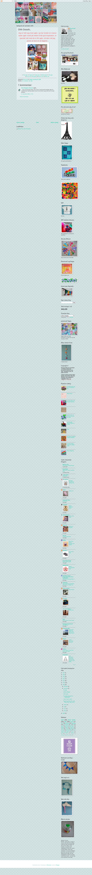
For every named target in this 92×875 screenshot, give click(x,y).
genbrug (67, 723)
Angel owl (31, 74)
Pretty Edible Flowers (67, 561)
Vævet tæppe (71, 589)
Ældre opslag (54, 122)
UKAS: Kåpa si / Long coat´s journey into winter (68, 651)
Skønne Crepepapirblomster (72, 567)
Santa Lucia (71, 610)
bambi (62, 728)
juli (64, 706)
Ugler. (68, 429)
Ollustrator (49, 865)
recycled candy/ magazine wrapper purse (71, 444)
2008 (64, 713)
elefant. (72, 732)
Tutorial (66, 728)
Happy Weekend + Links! (71, 507)
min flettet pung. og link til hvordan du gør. (71, 387)
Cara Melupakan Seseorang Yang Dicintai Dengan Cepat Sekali (72, 658)
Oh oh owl (28, 76)
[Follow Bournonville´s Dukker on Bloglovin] (66, 139)
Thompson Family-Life (68, 623)
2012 (64, 678)
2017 (64, 672)
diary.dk (64, 535)
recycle (62, 729)
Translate (71, 317)
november (66, 688)
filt (73, 724)
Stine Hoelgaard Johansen (27, 87)
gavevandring (69, 729)
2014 (64, 674)
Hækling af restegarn (71, 527)
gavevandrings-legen (69, 725)
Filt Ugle (65, 690)
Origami (66, 733)
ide (22, 80)
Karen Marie (65, 469)
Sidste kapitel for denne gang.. (68, 620)
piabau (64, 489)
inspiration (26, 80)
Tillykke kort (71, 490)
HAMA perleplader (65, 732)
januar (65, 710)
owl (29, 80)
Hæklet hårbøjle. (66, 692)
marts (65, 708)
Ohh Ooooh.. (66, 694)
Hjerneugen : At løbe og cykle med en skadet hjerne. (71, 631)
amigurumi (72, 727)
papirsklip (72, 733)
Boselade (65, 550)
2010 (64, 682)
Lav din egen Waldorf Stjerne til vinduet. (70, 423)
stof (62, 720)
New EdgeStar (65, 625)
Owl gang (34, 76)
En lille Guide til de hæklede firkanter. (71, 401)
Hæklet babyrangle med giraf (71, 641)
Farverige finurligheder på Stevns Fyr (71, 481)
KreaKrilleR (65, 654)
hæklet (71, 721)
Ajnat (64, 619)
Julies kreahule (66, 588)
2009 (64, 684)
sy (70, 724)
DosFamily (65, 582)
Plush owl (47, 76)
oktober (65, 704)
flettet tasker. (69, 393)
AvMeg (64, 540)
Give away (71, 720)
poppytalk (65, 504)
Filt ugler (51, 74)
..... (67, 407)
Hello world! (65, 475)
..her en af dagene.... (67, 608)
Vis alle (74, 664)
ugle (31, 80)
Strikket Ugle (44, 74)
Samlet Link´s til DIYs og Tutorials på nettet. (70, 416)
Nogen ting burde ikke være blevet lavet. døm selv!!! (69, 702)
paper (67, 727)
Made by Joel (65, 464)
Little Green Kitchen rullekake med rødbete (71, 543)
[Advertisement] (37, 111)
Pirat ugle (25, 74)
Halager (64, 638)
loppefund (72, 728)
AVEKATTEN (65, 565)
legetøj (62, 727)
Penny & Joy (40, 76)
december (66, 686)
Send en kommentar (24, 96)
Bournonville (30, 6)
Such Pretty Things (67, 560)
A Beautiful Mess (66, 500)
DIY (62, 723)
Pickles (64, 649)
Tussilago (65, 598)
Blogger (57, 865)
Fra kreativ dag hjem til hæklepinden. (68, 696)
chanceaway (65, 724)
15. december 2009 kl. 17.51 (27, 94)
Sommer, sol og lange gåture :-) (69, 579)
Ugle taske (37, 74)
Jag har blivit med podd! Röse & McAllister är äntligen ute (68, 584)
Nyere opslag (20, 122)
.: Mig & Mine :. (66, 474)
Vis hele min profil (65, 48)
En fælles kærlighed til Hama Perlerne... (71, 437)
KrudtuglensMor (66, 628)
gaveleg (73, 723)
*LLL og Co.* (65, 479)
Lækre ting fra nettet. (67, 699)
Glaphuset (65, 525)
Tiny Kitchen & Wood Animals (68, 465)
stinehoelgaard (66, 515)
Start (37, 122)
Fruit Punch (65, 501)
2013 (64, 676)
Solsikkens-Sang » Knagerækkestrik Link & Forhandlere (68, 576)
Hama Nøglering (70, 450)
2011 (64, 680)
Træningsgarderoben (67, 536)
